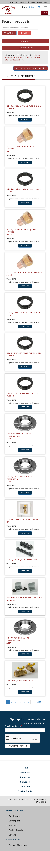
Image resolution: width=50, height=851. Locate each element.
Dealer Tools (42, 2)
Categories (25, 41)
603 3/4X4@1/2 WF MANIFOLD (22, 559)
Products (25, 772)
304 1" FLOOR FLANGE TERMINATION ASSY (18, 640)
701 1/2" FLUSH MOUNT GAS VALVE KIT (24, 520)
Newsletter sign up (17, 746)
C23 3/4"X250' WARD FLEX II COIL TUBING (24, 314)
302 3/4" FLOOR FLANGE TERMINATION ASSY (19, 479)
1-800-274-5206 (19, 2)
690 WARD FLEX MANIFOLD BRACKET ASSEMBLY (25, 598)
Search (10, 33)
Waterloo (13, 825)
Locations (25, 786)
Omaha (12, 835)
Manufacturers (25, 48)
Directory (31, 2)
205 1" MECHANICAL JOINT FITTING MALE (24, 273)
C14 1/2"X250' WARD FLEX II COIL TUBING (24, 107)
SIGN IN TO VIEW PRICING (29, 68)
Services (25, 782)
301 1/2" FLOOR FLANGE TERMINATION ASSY (19, 436)
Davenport (14, 821)
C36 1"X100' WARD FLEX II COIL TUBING (22, 394)
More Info (25, 119)
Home (25, 768)
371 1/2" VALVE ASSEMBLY (20, 681)
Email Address (13, 726)
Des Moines (15, 816)
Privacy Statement (18, 845)
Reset (25, 33)
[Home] (8, 10)
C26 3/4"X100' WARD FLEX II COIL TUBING (24, 354)
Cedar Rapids (16, 830)
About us (25, 777)
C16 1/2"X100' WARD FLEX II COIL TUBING (24, 190)
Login (44, 12)
